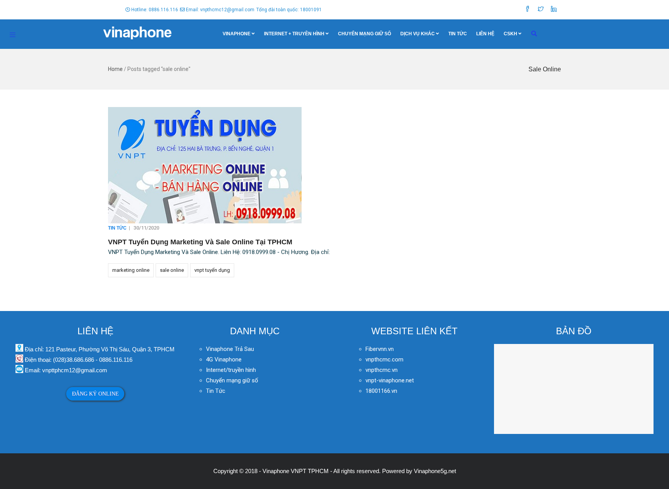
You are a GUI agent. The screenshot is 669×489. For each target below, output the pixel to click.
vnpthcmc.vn (381, 369)
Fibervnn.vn (379, 349)
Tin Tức (457, 33)
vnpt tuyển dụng (212, 270)
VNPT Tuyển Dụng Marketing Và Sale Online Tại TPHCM (200, 242)
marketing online (130, 270)
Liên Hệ (485, 33)
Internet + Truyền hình (294, 33)
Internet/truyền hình (231, 369)
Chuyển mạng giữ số (364, 33)
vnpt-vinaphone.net (389, 380)
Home (115, 69)
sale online (172, 270)
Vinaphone (236, 33)
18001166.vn (381, 390)
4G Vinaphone (224, 359)
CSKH (510, 33)
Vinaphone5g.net (435, 471)
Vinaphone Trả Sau (230, 349)
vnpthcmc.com (384, 359)
